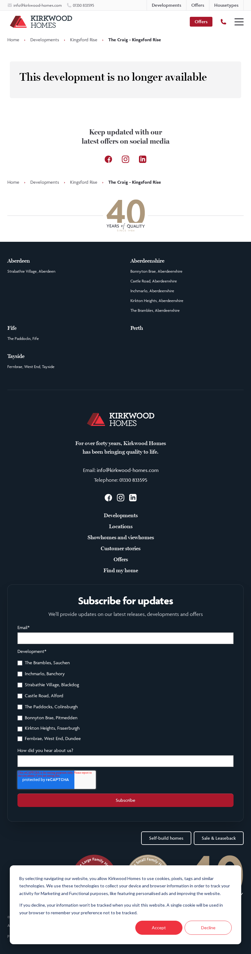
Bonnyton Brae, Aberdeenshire (156, 271)
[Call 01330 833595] (223, 22)
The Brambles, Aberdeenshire (155, 310)
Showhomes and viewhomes (121, 537)
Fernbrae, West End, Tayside (30, 366)
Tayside (15, 356)
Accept (159, 927)
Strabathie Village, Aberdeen (31, 271)
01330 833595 (133, 480)
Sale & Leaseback (219, 838)
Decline (208, 927)
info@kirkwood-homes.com (128, 470)
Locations (121, 526)
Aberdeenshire (147, 260)
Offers (201, 21)
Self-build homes (166, 838)
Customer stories (120, 548)
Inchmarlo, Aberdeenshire (152, 290)
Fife (12, 328)
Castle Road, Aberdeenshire (153, 280)
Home (13, 39)
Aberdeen (18, 260)
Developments (44, 39)
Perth (136, 328)
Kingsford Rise (83, 39)
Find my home (120, 570)
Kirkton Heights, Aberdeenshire (156, 300)
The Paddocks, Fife (23, 338)
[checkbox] (125, 701)
